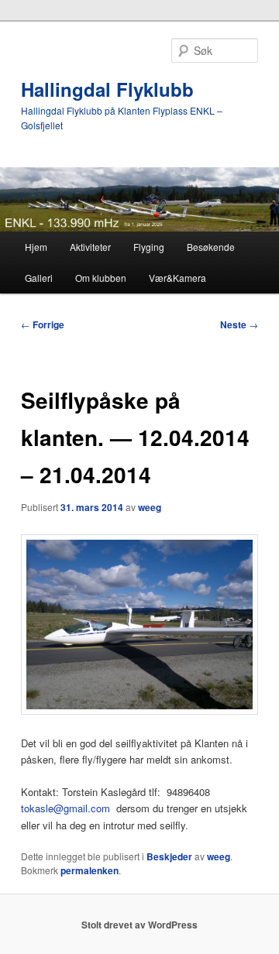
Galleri (39, 277)
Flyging (148, 246)
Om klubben (100, 277)
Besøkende (211, 246)
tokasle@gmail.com (65, 808)
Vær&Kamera (177, 277)
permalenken (89, 870)
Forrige (42, 324)
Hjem (36, 246)
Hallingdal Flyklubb (107, 89)
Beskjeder (169, 856)
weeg (149, 507)
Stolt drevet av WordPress (139, 925)
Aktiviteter (90, 246)
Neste (239, 324)
